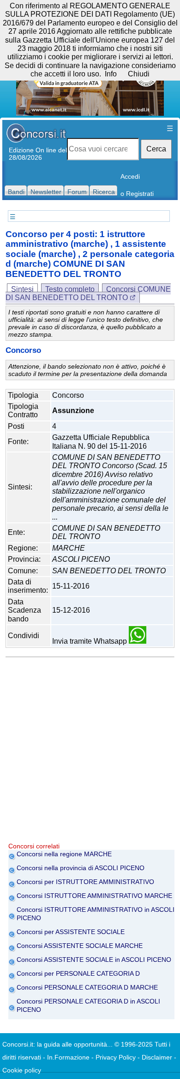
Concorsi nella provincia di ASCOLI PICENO (80, 868)
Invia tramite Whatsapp (90, 641)
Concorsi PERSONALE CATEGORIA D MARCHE (87, 987)
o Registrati (137, 193)
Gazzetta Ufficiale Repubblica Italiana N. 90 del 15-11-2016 (101, 441)
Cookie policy (21, 1070)
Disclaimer (157, 1057)
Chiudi (139, 74)
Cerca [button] (156, 149)
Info (111, 74)
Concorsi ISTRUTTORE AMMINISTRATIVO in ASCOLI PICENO (95, 914)
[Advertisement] (90, 752)
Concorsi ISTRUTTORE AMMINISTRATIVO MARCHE (94, 895)
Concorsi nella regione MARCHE (64, 854)
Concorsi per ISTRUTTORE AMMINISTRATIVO (85, 881)
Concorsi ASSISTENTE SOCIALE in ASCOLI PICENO (94, 959)
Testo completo (70, 289)
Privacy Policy (116, 1057)
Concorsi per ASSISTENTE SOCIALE (71, 931)
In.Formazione (68, 1057)
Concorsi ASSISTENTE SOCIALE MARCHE (80, 945)
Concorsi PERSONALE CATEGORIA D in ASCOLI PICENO (88, 1005)
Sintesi (22, 289)
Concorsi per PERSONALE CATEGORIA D (78, 973)
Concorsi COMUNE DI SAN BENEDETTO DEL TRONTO (88, 293)
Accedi (130, 176)
